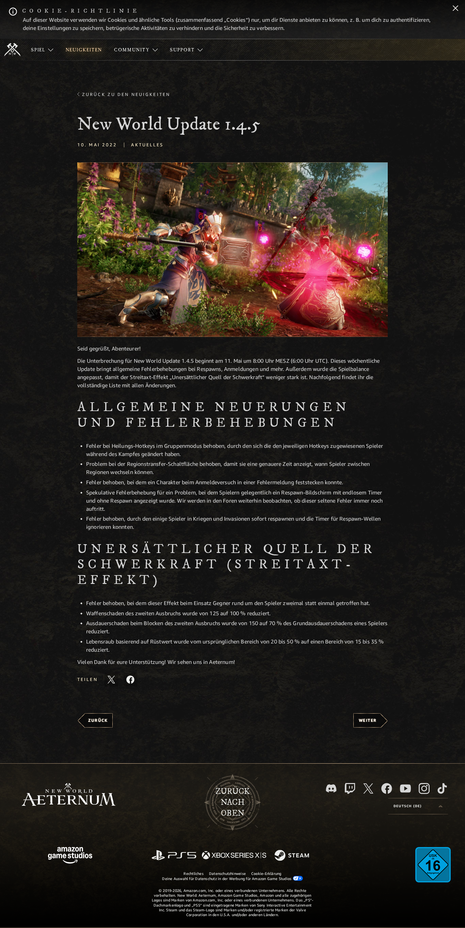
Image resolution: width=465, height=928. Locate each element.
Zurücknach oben (232, 802)
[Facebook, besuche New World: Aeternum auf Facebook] (386, 788)
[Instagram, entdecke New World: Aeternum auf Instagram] (424, 788)
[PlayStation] (174, 856)
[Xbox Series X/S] (234, 855)
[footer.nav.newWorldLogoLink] (68, 795)
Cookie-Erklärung (266, 873)
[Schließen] (455, 8)
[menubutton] (418, 806)
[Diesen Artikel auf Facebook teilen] (130, 679)
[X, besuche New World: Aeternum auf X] (368, 788)
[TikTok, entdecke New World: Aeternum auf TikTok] (442, 788)
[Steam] (292, 856)
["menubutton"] (42, 50)
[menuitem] (42, 50)
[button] (232, 249)
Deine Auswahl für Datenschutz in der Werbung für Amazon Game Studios (227, 878)
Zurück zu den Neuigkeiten (126, 94)
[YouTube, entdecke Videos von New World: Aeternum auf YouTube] (405, 788)
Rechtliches (193, 873)
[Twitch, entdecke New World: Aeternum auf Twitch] (349, 788)
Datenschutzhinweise (227, 873)
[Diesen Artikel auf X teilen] (111, 679)
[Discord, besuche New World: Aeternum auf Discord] (331, 788)
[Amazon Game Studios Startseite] (70, 856)
